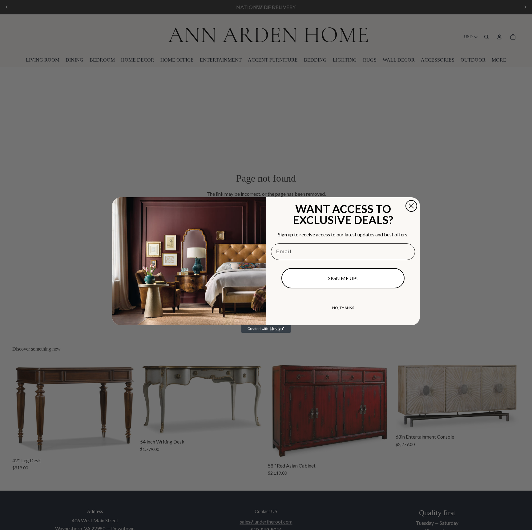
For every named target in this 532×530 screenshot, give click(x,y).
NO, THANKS (343, 307)
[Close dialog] (411, 205)
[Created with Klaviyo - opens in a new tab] (266, 329)
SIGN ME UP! (343, 278)
